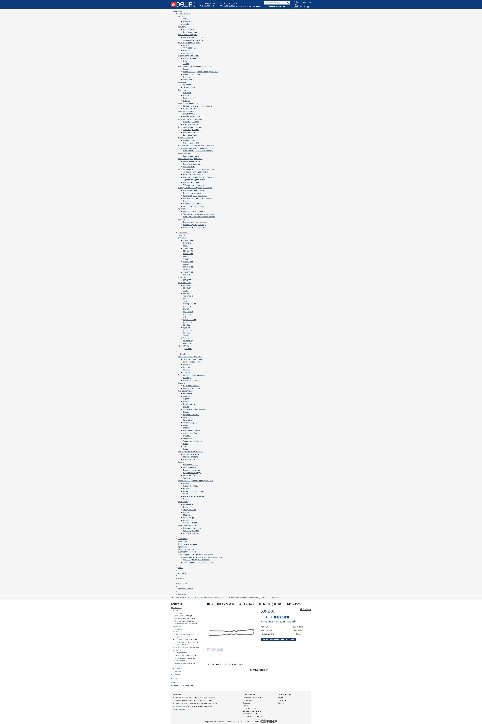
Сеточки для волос (191, 122)
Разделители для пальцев (193, 496)
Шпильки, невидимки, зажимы (190, 127)
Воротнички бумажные (192, 193)
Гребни (186, 98)
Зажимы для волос (191, 130)
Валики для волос (190, 140)
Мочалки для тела (190, 457)
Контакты (182, 594)
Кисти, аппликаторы (191, 161)
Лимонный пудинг (190, 423)
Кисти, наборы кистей (192, 362)
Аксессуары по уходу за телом (190, 452)
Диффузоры (188, 24)
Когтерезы (182, 541)
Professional (185, 14)
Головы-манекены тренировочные (197, 106)
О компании (248, 700)
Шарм (185, 444)
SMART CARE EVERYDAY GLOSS (188, 243)
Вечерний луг (188, 504)
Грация (186, 407)
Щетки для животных (187, 552)
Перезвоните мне (277, 7)
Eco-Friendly (188, 394)
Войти (296, 2)
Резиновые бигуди (190, 475)
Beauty (183, 354)
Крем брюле (188, 420)
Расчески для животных (188, 549)
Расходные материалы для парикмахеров (195, 188)
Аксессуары (188, 80)
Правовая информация (252, 698)
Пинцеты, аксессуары (192, 164)
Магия (185, 425)
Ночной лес (188, 520)
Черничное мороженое (193, 441)
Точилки (186, 372)
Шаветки (187, 61)
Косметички (183, 502)
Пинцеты (186, 365)
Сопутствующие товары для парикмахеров (196, 169)
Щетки (186, 95)
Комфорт (187, 417)
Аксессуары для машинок (193, 40)
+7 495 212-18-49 (209, 3)
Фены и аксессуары (191, 380)
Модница (187, 515)
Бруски (186, 483)
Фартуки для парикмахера (194, 227)
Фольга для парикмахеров (194, 206)
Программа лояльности (252, 716)
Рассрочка (182, 584)
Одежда (181, 219)
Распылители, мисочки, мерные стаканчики (196, 145)
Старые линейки (190, 433)
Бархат (186, 399)
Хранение (182, 209)
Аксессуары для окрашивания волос (198, 148)
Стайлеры (182, 27)
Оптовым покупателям (252, 711)
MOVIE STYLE (188, 280)
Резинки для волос (191, 143)
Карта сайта (282, 703)
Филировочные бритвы (193, 58)
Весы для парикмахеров (193, 175)
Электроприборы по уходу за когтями (199, 562)
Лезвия (186, 64)
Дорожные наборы (191, 454)
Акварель (187, 396)
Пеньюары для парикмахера (194, 225)
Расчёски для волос (186, 391)
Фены (180, 16)
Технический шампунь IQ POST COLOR (188, 340)
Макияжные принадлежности (190, 159)
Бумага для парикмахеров (193, 190)
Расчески (182, 90)
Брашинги (182, 82)
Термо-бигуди (188, 478)
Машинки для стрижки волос (195, 37)
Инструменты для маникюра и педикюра (194, 66)
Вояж (185, 507)
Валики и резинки (185, 138)
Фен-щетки (188, 21)
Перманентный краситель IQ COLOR (189, 322)
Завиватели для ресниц (192, 359)
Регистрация (306, 2)
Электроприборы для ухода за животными (195, 554)
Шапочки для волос (191, 124)
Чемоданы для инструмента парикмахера (200, 214)
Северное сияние (190, 523)
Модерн (186, 428)
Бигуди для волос (190, 114)
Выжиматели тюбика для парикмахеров (199, 177)
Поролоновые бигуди (192, 473)
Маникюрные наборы (192, 74)
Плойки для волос (190, 29)
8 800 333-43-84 (208, 6)
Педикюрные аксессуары (193, 491)
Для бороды (188, 53)
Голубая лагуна (189, 404)
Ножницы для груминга (187, 544)
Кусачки (186, 69)
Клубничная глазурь (191, 415)
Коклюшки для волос (192, 116)
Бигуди (181, 462)
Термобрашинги (189, 87)
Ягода (185, 449)
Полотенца (187, 201)
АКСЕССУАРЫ (183, 346)
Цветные (187, 436)
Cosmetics (184, 233)
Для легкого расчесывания (194, 409)
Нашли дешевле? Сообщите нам (278, 640)
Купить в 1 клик (268, 622)
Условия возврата (250, 714)
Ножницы (187, 77)
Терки (185, 499)
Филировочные (189, 48)
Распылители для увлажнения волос (198, 151)
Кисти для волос (185, 153)
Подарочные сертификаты (182, 686)
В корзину (281, 617)
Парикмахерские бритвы (188, 56)
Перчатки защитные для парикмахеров (199, 198)
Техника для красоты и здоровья (191, 375)
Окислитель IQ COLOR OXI (188, 314)
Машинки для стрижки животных (196, 560)
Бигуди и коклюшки (186, 111)
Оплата (181, 578)
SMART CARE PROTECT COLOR (188, 256)
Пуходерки (182, 547)
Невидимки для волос (192, 132)
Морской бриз (189, 518)
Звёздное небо (189, 510)
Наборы (186, 51)
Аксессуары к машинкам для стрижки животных (203, 557)
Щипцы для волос (190, 32)
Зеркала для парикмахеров (194, 180)
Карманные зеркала (191, 386)
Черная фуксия (189, 438)
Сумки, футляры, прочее (193, 211)
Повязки (186, 367)
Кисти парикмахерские (192, 156)
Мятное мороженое (191, 430)
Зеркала (181, 383)
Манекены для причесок (188, 103)
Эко (184, 446)
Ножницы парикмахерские (189, 43)
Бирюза (186, 401)
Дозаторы (187, 349)
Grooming (184, 539)
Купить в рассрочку (285, 622)
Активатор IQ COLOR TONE (187, 288)
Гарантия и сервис (185, 589)
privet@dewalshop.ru (181, 709)
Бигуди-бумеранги (190, 465)
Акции (180, 568)
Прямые (186, 45)
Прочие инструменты (192, 182)
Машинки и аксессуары (187, 35)
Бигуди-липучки (189, 467)
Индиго (186, 412)
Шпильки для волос (191, 135)
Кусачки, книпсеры (190, 486)
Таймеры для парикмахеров (194, 185)
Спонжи (186, 370)
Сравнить (307, 609)
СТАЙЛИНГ (182, 277)
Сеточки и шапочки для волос (190, 119)
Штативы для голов (191, 109)
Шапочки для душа (190, 459)
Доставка (182, 573)
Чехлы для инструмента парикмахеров (199, 217)
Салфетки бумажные (192, 204)
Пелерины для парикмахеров (195, 196)
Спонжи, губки (189, 167)
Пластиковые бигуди (191, 470)
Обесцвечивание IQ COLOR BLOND (190, 306)
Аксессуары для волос (187, 525)
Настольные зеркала (191, 388)
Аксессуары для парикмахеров (195, 172)
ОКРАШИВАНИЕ (184, 283)
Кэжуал (186, 512)
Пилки (185, 494)
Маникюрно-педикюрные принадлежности (200, 72)
